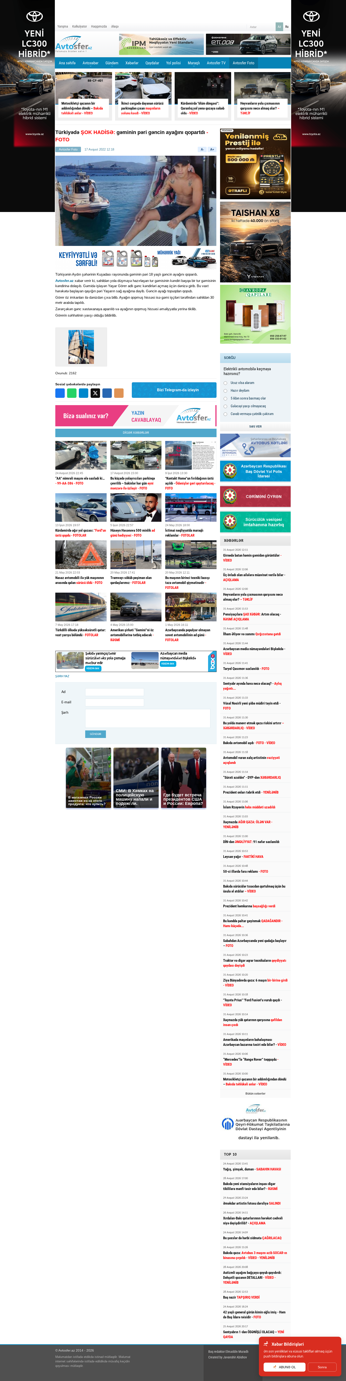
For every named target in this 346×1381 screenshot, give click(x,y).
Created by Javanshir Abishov (227, 1357)
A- (202, 149)
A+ (212, 149)
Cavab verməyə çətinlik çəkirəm (252, 414)
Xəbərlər (131, 63)
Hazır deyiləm (240, 390)
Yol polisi (173, 63)
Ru (287, 27)
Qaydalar (152, 63)
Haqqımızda (99, 26)
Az (279, 27)
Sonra (322, 1367)
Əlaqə (115, 26)
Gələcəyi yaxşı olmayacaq (248, 406)
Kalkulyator (79, 26)
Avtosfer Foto (243, 63)
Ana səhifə (67, 63)
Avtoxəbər (90, 65)
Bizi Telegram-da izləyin (178, 390)
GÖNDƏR (95, 734)
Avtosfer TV (216, 63)
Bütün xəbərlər (255, 1093)
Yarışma (62, 26)
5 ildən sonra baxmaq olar (248, 398)
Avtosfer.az (64, 281)
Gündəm (111, 65)
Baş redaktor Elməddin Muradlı (228, 1351)
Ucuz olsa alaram (242, 383)
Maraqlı (194, 65)
